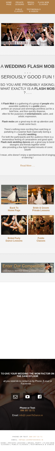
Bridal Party (34, 443)
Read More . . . (27, 165)
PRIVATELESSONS (19, 3)
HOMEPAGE (9, 3)
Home (3, 443)
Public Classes (20, 444)
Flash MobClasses (43, 3)
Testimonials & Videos (34, 10)
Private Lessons (17, 443)
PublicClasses (18, 10)
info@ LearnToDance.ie (31, 415)
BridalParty (31, 3)
